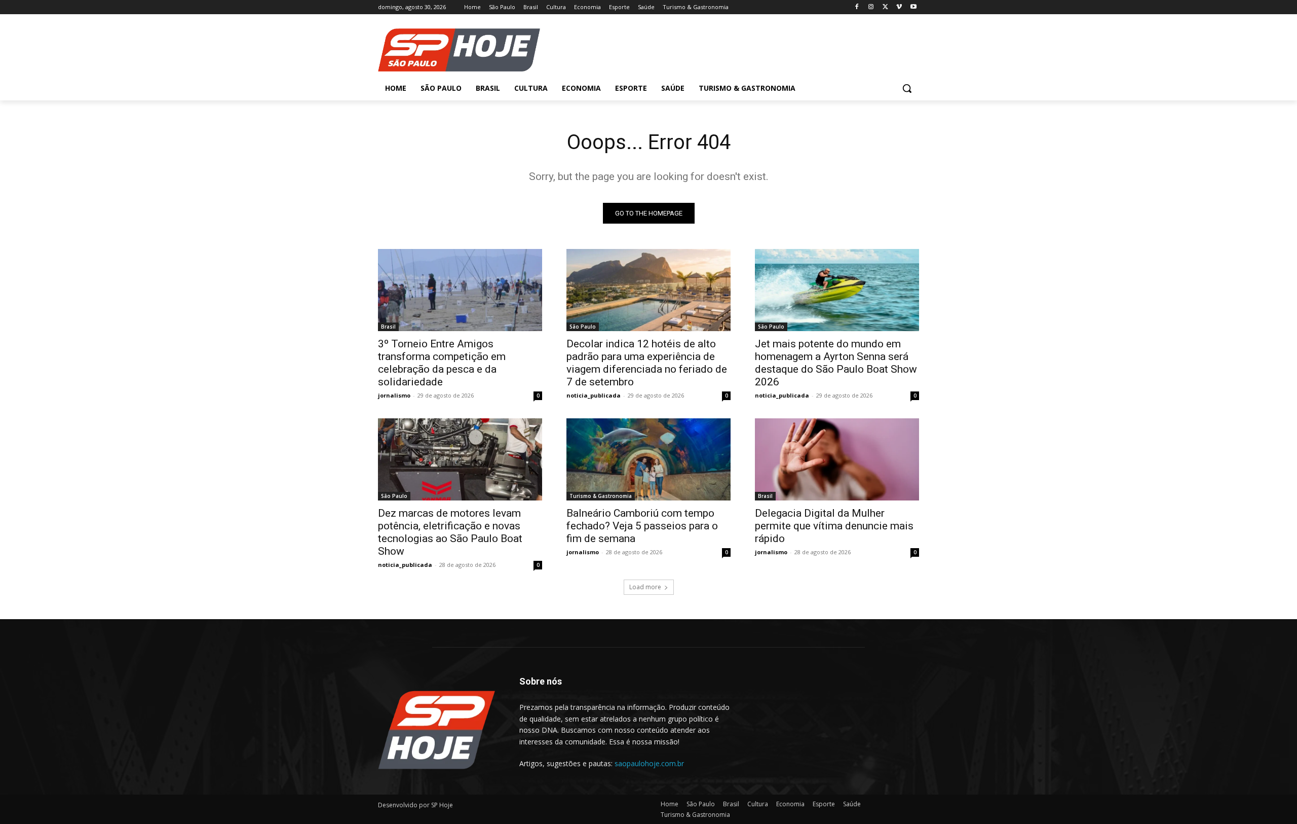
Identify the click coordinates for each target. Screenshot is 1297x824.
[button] (907, 88)
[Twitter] (885, 7)
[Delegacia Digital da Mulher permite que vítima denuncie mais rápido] (837, 459)
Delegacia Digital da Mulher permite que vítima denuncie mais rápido (834, 526)
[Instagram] (871, 7)
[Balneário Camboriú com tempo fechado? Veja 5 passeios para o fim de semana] (648, 459)
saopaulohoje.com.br (649, 763)
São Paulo (582, 326)
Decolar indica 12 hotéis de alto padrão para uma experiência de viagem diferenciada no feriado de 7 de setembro (646, 363)
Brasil (388, 326)
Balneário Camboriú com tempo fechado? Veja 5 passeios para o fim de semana (642, 526)
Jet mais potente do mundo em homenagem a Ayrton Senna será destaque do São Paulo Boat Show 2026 (836, 363)
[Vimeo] (899, 7)
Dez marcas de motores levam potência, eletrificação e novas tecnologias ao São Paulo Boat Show (450, 532)
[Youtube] (913, 7)
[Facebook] (857, 7)
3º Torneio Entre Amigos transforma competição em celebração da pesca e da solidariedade (442, 363)
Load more (645, 587)
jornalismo (394, 395)
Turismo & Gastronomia (600, 495)
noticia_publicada (593, 395)
